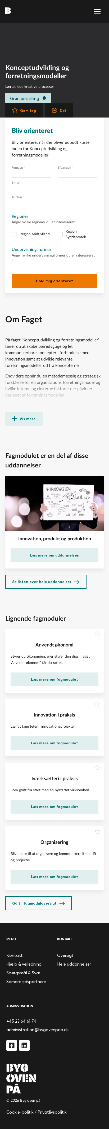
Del (63, 110)
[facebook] (11, 1045)
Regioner (20, 216)
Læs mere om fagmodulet (54, 679)
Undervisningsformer (31, 249)
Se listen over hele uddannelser (41, 581)
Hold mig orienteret (54, 281)
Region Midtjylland (35, 234)
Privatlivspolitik (52, 1112)
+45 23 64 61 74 (21, 1021)
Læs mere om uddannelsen (54, 555)
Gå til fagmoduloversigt (34, 903)
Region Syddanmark (76, 234)
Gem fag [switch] (28, 110)
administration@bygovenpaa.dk (37, 1029)
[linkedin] (24, 1045)
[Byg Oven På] (54, 1078)
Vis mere (28, 418)
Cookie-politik (20, 1112)
